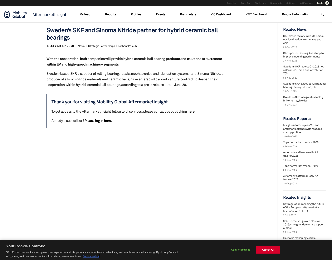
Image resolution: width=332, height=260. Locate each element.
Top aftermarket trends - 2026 (301, 142)
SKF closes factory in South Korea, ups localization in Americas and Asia (303, 39)
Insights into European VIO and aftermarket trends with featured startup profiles (302, 128)
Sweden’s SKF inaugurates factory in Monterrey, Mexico (303, 98)
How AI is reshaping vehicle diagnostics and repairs (299, 239)
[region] (166, 250)
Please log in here (98, 120)
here (191, 111)
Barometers (188, 14)
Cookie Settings (240, 249)
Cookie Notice (91, 256)
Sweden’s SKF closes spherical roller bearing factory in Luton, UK (304, 85)
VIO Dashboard (221, 14)
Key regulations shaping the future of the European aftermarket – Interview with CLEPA (303, 207)
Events (160, 14)
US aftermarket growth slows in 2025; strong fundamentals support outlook (304, 224)
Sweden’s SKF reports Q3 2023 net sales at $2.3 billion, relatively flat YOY (303, 70)
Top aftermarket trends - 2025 (301, 165)
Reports (110, 14)
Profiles (136, 14)
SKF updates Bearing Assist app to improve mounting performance (303, 54)
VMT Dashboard (256, 14)
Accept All (268, 249)
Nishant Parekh (127, 45)
